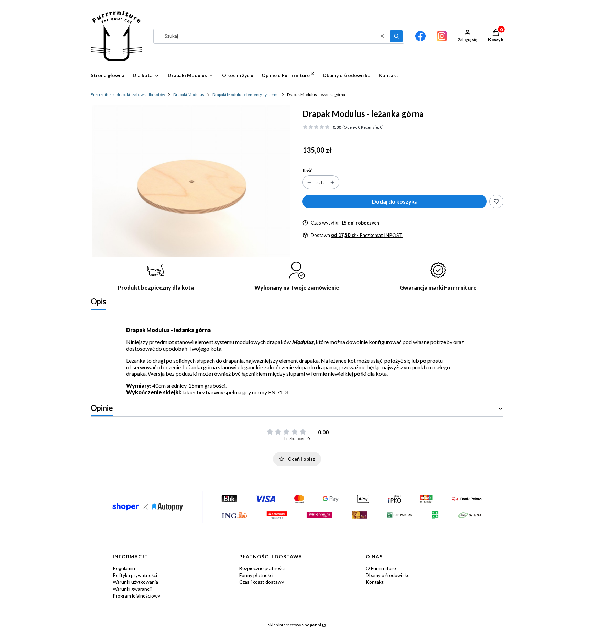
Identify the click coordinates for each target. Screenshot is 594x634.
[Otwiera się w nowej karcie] (420, 36)
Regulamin (124, 568)
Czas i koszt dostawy (261, 582)
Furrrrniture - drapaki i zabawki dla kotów (128, 94)
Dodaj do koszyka (395, 201)
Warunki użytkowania (135, 582)
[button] (396, 36)
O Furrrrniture (381, 568)
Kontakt (375, 582)
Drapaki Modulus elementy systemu (245, 94)
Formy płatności (256, 575)
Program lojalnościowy (136, 596)
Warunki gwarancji (132, 589)
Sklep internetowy (294, 624)
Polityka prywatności (135, 575)
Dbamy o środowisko (388, 575)
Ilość (307, 170)
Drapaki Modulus (188, 94)
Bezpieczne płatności (262, 568)
